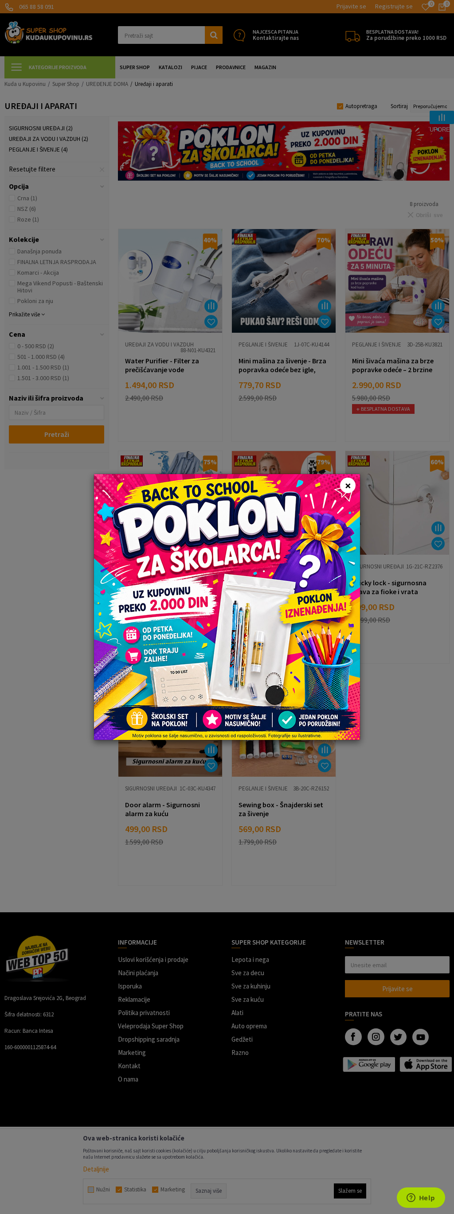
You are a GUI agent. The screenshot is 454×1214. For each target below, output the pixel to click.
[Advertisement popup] (227, 606)
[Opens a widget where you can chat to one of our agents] (420, 1198)
